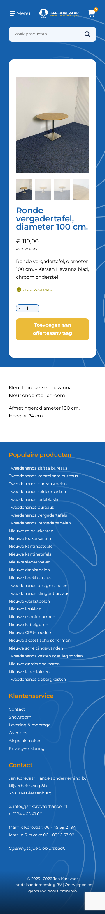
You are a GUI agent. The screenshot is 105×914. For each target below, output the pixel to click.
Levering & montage (29, 725)
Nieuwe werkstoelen (29, 601)
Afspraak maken (25, 740)
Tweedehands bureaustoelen (38, 483)
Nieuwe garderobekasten (34, 663)
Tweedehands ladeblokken (35, 499)
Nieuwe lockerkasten (30, 538)
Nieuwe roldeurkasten (31, 531)
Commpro (67, 891)
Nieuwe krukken (25, 608)
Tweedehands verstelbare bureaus (43, 476)
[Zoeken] (87, 34)
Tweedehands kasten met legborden (46, 656)
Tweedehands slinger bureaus (39, 593)
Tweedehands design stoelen (38, 585)
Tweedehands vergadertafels (38, 515)
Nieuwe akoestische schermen (40, 640)
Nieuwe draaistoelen (29, 569)
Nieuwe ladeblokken (29, 671)
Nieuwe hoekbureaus (30, 577)
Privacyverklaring (27, 748)
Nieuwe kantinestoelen (32, 546)
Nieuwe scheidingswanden (36, 648)
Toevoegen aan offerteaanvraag (52, 329)
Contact (17, 709)
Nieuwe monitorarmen (32, 616)
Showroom (20, 717)
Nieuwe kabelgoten (28, 624)
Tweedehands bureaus (31, 507)
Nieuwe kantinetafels (30, 554)
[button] (24, 189)
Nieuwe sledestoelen (29, 562)
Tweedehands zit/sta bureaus (38, 468)
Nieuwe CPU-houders (30, 632)
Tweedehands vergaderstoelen (40, 523)
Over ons (18, 732)
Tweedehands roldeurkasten (37, 491)
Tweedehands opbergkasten (37, 679)
